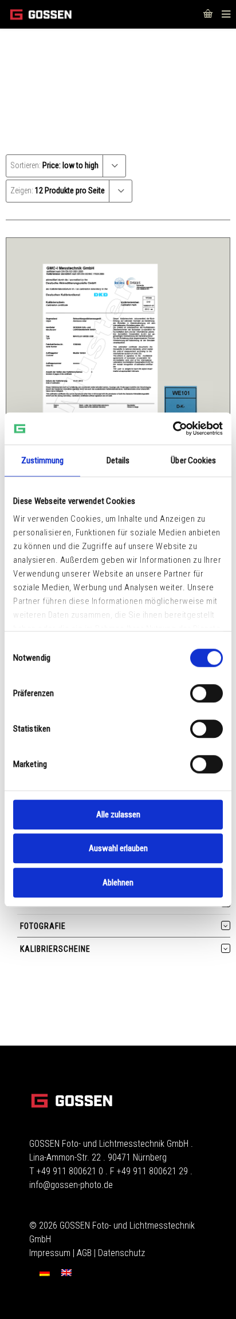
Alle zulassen (118, 814)
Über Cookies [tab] (193, 460)
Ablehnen (118, 882)
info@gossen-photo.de (71, 1184)
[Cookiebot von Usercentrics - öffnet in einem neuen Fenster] (173, 428)
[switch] (206, 693)
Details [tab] (118, 460)
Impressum (49, 1253)
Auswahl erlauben (118, 848)
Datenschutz (121, 1253)
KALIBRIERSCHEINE (55, 949)
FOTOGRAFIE (43, 926)
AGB (84, 1253)
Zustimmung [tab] (42, 460)
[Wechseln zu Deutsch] (45, 1272)
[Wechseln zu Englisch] (66, 1272)
